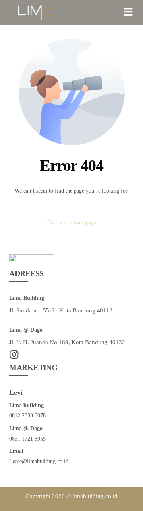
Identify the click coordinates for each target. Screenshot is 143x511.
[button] (130, 11)
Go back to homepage (71, 223)
